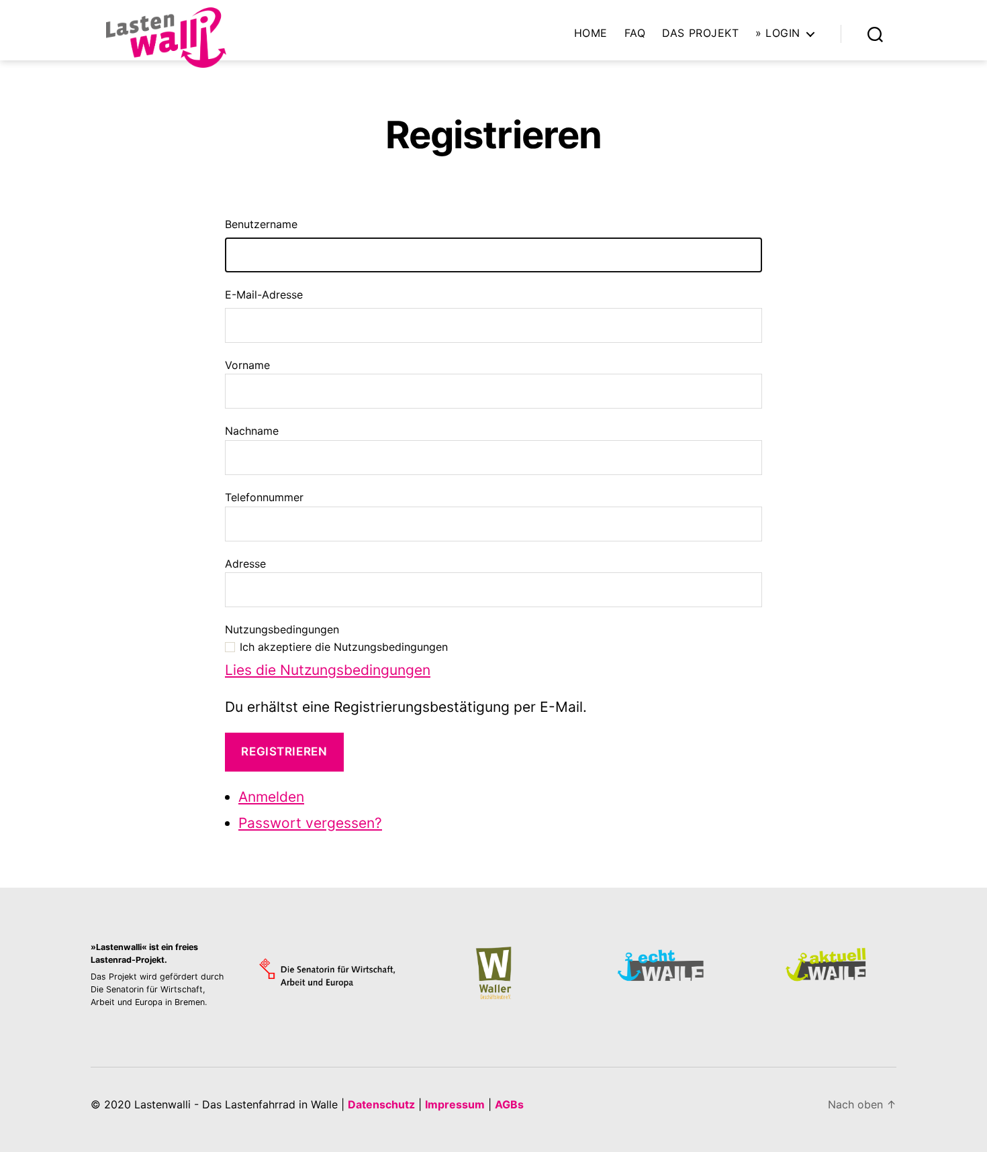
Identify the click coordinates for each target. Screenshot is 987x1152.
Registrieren (284, 751)
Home (591, 33)
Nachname (252, 430)
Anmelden (271, 796)
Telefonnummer (264, 497)
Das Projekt (700, 33)
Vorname (247, 365)
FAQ (635, 33)
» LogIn (777, 33)
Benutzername (261, 224)
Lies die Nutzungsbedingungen (327, 670)
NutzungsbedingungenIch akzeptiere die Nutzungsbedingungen (336, 638)
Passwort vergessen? (310, 823)
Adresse (245, 563)
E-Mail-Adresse (264, 294)
